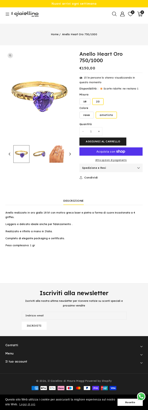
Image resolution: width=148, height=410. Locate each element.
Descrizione (73, 200)
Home (55, 34)
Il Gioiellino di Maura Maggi (66, 380)
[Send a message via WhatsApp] (141, 397)
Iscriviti (34, 325)
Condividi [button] (91, 177)
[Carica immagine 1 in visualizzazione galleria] (21, 154)
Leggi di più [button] (27, 404)
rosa (88, 115)
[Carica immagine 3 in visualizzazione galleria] (57, 154)
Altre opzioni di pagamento (111, 160)
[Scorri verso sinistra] (9, 154)
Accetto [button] (130, 402)
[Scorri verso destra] (70, 154)
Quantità (85, 124)
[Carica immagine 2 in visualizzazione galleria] (39, 154)
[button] (114, 14)
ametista (106, 115)
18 (86, 102)
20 (98, 101)
